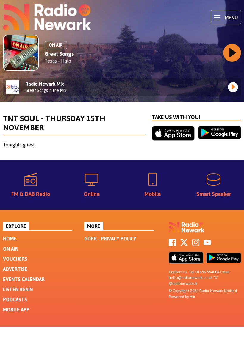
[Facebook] (172, 244)
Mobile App (16, 309)
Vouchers (15, 259)
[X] (184, 244)
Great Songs (59, 54)
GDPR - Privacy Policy (110, 238)
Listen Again (18, 289)
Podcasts (15, 299)
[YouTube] (207, 244)
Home (9, 238)
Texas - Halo (58, 61)
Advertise (15, 269)
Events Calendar (24, 279)
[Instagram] (195, 244)
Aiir (192, 296)
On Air (10, 248)
